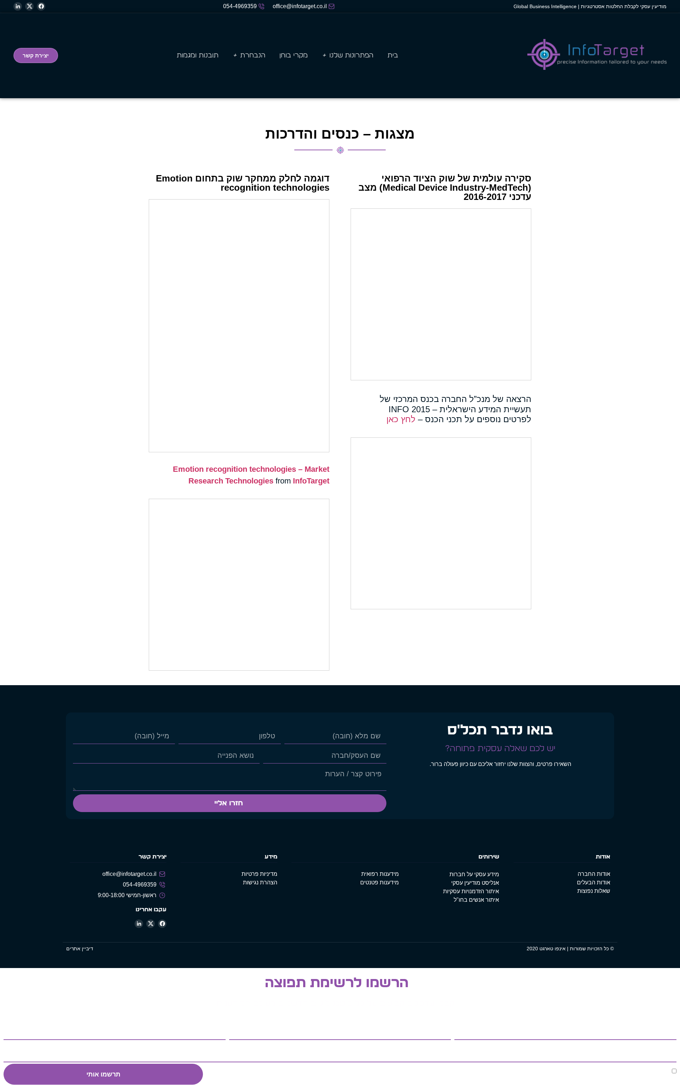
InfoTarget (311, 480)
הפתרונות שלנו (351, 55)
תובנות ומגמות (198, 55)
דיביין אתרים (79, 948)
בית (392, 55)
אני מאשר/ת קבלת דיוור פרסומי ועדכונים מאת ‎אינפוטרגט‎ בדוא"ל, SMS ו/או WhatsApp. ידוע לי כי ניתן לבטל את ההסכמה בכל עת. (523, 1074)
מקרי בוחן (293, 55)
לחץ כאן (400, 419)
